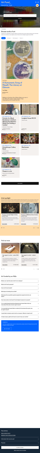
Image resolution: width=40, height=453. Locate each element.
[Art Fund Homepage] (6, 2)
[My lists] (35, 2)
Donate (10, 5)
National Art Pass (4, 5)
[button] (20, 18)
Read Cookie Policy (5, 433)
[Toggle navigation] (37, 5)
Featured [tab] (3, 38)
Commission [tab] (9, 38)
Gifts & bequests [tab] (15, 38)
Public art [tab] (21, 38)
